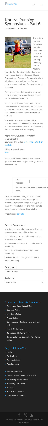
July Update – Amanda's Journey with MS (22, 229)
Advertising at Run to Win (18, 379)
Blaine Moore (13, 28)
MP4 (26, 142)
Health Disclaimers (15, 329)
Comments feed (13, 360)
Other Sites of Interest (16, 395)
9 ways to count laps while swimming (21, 232)
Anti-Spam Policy (14, 314)
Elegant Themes (24, 419)
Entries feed (12, 356)
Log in (9, 352)
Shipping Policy (13, 310)
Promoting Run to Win (16, 383)
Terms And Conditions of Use (19, 306)
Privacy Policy (12, 318)
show (7, 152)
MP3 (31, 142)
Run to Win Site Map (15, 391)
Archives (10, 387)
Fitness (24, 28)
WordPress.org (13, 364)
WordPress (24, 422)
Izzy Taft (20, 214)
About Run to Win (14, 371)
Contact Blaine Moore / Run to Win (21, 375)
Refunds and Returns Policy (18, 333)
